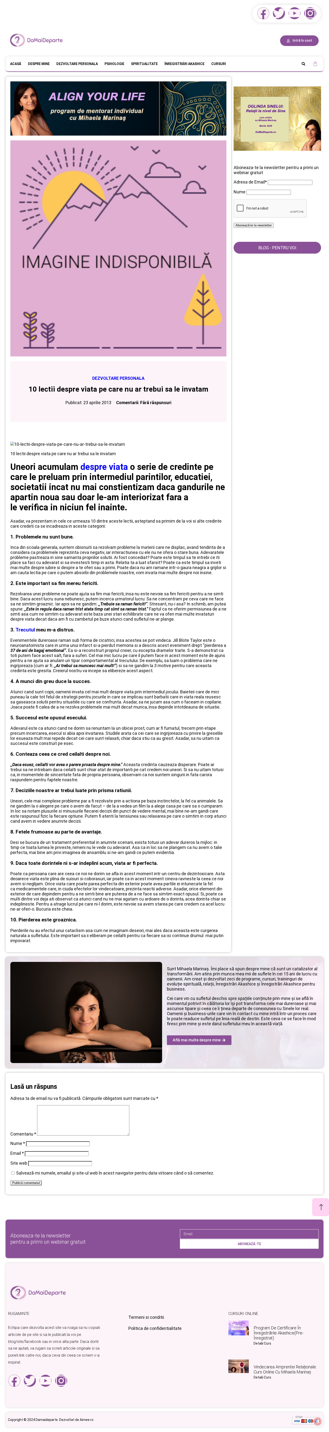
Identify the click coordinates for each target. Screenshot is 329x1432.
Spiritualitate (144, 64)
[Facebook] (263, 13)
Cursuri (218, 64)
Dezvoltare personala (77, 64)
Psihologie (114, 64)
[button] (303, 63)
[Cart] (315, 64)
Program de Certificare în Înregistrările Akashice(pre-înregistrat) (278, 1332)
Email (17, 1153)
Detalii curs (262, 1343)
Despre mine (39, 64)
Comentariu (23, 1133)
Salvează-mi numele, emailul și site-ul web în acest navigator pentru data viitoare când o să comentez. (115, 1173)
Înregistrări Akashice (184, 64)
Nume (17, 1143)
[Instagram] (310, 13)
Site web (18, 1163)
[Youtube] (295, 13)
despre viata (104, 467)
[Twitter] (279, 13)
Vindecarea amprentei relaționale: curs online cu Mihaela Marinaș (285, 1369)
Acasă (15, 64)
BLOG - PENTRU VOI (277, 247)
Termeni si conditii (146, 1317)
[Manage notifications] (318, 1421)
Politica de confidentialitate (155, 1328)
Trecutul (25, 630)
